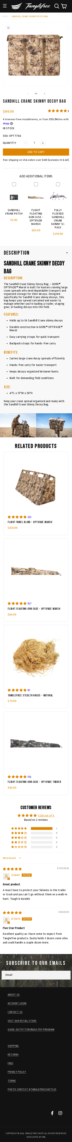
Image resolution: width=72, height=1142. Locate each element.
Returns (13, 1054)
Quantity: (9, 143)
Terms (12, 1080)
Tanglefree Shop (34, 1133)
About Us (14, 994)
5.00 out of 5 (46, 815)
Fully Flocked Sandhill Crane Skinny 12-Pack (58, 219)
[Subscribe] (66, 975)
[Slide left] (27, 93)
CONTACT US (15, 1011)
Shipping (13, 1045)
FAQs (10, 1063)
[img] (12, 869)
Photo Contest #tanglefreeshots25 (32, 1089)
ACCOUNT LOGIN (17, 1003)
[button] (5, 3)
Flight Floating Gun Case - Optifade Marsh (36, 217)
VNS (44, 1137)
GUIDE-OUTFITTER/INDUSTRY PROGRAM (31, 1029)
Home (5, 16)
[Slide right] (44, 93)
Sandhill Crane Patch (14, 212)
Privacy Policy (17, 1071)
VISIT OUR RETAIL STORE (22, 1020)
